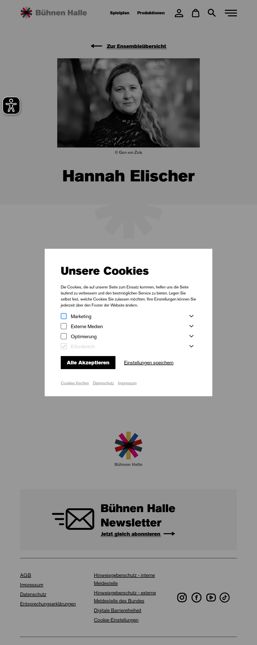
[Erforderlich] (64, 346)
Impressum (127, 383)
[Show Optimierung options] (191, 336)
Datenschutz (103, 383)
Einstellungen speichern (148, 362)
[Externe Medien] (64, 326)
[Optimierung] (64, 336)
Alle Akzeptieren (88, 362)
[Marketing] (64, 316)
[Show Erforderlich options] (191, 346)
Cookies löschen (75, 383)
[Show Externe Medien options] (191, 326)
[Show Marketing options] (191, 316)
